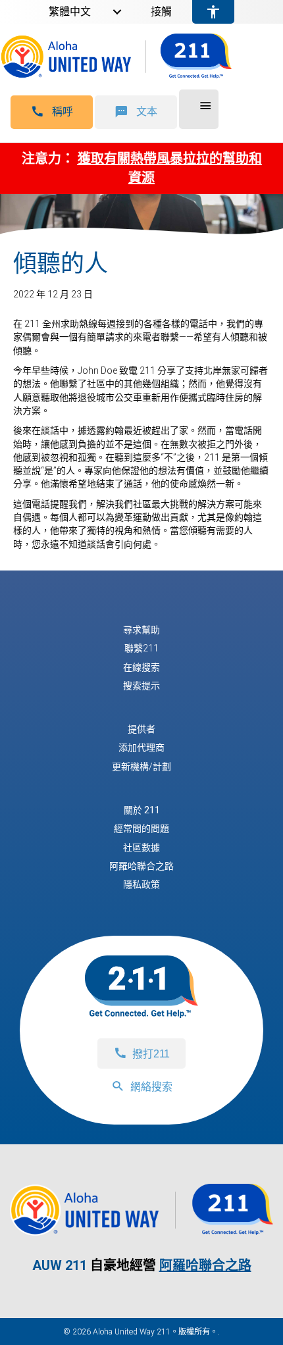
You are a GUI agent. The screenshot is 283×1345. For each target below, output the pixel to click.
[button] (52, 112)
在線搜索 (141, 667)
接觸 (161, 12)
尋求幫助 (141, 629)
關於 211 (142, 810)
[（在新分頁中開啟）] (141, 1229)
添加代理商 (141, 747)
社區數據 (141, 847)
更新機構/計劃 (141, 766)
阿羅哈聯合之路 (141, 866)
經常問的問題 (141, 828)
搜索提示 (141, 685)
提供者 (141, 729)
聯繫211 (141, 648)
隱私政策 (141, 884)
